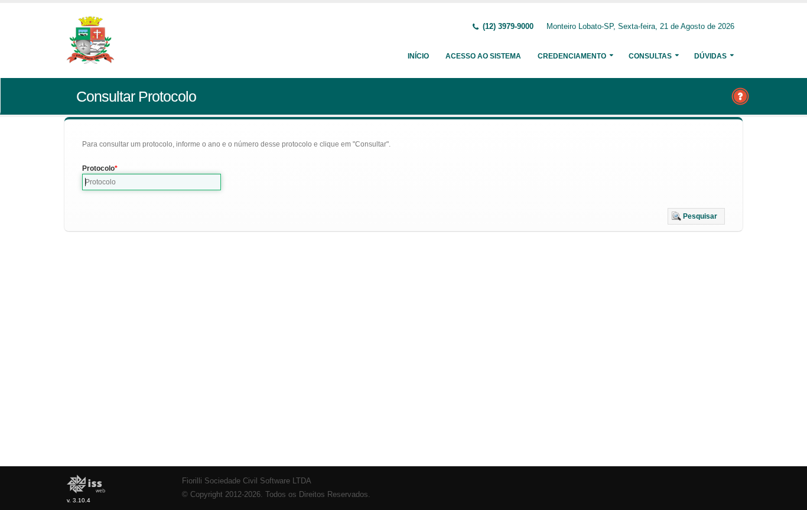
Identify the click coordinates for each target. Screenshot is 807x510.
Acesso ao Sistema (483, 56)
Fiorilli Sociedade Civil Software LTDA (246, 481)
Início (418, 56)
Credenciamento (572, 56)
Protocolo (98, 168)
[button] (696, 216)
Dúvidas (710, 56)
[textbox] (151, 182)
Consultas (650, 56)
